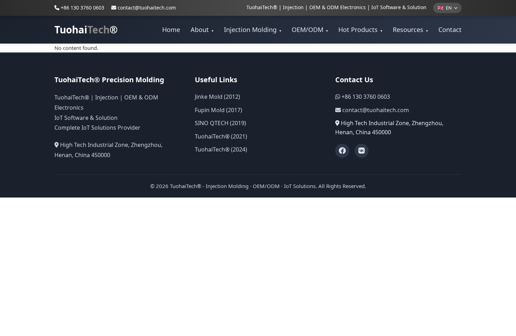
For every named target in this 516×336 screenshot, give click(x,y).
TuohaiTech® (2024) (221, 149)
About (202, 29)
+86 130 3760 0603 (81, 7)
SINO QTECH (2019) (220, 123)
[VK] (362, 151)
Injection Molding (252, 29)
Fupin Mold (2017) (218, 110)
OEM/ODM (310, 29)
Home (171, 29)
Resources (410, 29)
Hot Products (360, 29)
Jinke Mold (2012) (217, 97)
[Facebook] (342, 151)
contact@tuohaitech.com (147, 7)
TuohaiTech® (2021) (221, 136)
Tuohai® (86, 29)
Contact (450, 29)
